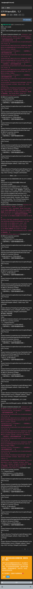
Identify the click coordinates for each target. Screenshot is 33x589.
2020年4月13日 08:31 (19, 24)
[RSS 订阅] (23, 15)
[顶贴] (22, 549)
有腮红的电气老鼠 (7, 24)
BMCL (3, 14)
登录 (8, 576)
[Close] (30, 558)
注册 (4, 576)
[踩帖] (27, 549)
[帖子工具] (30, 549)
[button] (2, 586)
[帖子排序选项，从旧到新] (3, 20)
